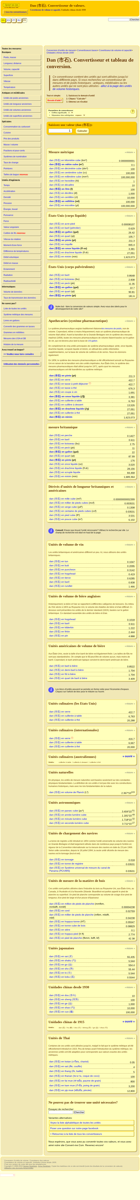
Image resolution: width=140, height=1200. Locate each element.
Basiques (6, 52)
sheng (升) (87, 1028)
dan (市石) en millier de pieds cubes (68, 502)
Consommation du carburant (17, 127)
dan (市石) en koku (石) (62, 976)
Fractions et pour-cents (14, 150)
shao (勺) (104, 1028)
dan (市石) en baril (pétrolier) (65, 227)
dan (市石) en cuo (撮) (61, 1011)
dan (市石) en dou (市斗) (62, 995)
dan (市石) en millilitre (61, 201)
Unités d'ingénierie (11, 180)
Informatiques (8, 287)
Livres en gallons (11, 320)
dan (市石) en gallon (61, 232)
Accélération (9, 191)
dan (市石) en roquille (61, 244)
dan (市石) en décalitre (61, 184)
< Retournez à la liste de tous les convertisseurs (76, 1134)
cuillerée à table (65, 762)
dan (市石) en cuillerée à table (65, 400)
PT (13, 20)
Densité (7, 197)
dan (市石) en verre (59, 379)
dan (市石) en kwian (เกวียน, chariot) (69, 1061)
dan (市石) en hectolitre (62, 180)
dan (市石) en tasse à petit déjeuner (68, 383)
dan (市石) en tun (58, 561)
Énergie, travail (11, 209)
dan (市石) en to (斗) (60, 972)
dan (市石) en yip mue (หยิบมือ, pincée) (70, 1090)
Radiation (8, 275)
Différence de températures (16, 251)
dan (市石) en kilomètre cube (65, 160)
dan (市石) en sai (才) (61, 956)
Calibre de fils (14, 233)
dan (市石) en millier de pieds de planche (71, 914)
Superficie (8, 75)
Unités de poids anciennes (16, 98)
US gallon (92, 341)
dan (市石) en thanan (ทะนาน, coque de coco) (74, 1075)
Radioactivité (10, 281)
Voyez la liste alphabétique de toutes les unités (75, 1122)
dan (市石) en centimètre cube (65, 172)
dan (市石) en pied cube (62, 515)
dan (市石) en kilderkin (61, 627)
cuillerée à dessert (80, 762)
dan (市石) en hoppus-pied (63, 933)
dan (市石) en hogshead (62, 573)
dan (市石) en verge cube (63, 506)
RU (19, 20)
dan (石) (62, 1028)
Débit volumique (11, 257)
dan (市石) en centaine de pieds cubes (70, 511)
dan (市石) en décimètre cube (65, 168)
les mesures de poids (112, 328)
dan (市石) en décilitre (61, 193)
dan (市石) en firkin (59, 631)
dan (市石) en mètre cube (63, 164)
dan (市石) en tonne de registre (66, 863)
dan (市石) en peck (59, 283)
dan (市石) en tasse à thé (63, 387)
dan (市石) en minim (60, 256)
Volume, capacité (11, 69)
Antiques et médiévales (13, 93)
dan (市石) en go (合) (60, 964)
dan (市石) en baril (59, 275)
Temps (7, 185)
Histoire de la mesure (13, 344)
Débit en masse (11, 263)
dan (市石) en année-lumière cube (67, 814)
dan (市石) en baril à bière (63, 665)
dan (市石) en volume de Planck (66, 792)
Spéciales (6, 121)
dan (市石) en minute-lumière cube (68, 818)
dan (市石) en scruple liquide (64, 472)
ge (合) (96, 1028)
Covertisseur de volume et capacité (45, 10)
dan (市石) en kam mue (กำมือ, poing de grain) (74, 1085)
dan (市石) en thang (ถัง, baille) (66, 1071)
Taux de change (11, 162)
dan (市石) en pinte (60, 240)
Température (9, 87)
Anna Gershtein (44, 1166)
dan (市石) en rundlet (60, 586)
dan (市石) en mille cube (62, 498)
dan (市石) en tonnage (61, 859)
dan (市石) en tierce (60, 577)
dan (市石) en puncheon (62, 569)
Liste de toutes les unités (15, 308)
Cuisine (7, 132)
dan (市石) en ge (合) (60, 1003)
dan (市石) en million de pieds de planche (71, 903)
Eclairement (9, 269)
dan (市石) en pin (58, 635)
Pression (8, 203)
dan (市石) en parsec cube (63, 810)
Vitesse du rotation (12, 239)
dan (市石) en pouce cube (63, 519)
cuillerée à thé (95, 762)
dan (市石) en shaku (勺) (62, 960)
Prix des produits (11, 138)
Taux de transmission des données (20, 298)
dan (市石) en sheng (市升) (64, 999)
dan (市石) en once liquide (64, 248)
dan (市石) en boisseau (61, 279)
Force (6, 221)
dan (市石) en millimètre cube (65, 176)
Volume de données (13, 292)
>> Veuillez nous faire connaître (19, 354)
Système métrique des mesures (18, 314)
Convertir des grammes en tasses (19, 326)
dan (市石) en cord (59, 910)
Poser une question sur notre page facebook (74, 1128)
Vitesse (7, 81)
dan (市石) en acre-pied (62, 223)
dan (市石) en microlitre (62, 205)
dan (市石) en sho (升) (61, 968)
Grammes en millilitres (14, 332)
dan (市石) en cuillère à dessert (66, 404)
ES (8, 20)
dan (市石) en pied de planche (65, 938)
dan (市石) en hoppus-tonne (64, 921)
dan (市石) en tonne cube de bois (67, 925)
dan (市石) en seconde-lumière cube (69, 823)
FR (24, 20)
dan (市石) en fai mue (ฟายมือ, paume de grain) (75, 1080)
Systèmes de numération (15, 156)
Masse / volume (11, 144)
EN (3, 20)
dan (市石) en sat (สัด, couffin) (65, 1066)
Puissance (8, 215)
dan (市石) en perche (60, 435)
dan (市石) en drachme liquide (65, 252)
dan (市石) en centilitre (61, 197)
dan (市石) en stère (59, 929)
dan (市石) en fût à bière (62, 674)
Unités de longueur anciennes (18, 104)
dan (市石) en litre (59, 189)
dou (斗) (77, 1028)
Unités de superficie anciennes (18, 116)
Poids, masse (10, 57)
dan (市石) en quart (59, 236)
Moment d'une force (13, 245)
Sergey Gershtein (30, 1166)
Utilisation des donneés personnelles (21, 364)
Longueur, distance (12, 63)
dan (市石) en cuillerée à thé (64, 412)
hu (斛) (70, 1028)
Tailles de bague (16, 174)
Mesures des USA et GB (15, 338)
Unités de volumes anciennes (17, 110)
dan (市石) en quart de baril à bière (68, 678)
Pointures (8, 168)
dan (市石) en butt (59, 565)
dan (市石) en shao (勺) (62, 1007)
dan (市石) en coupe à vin (63, 392)
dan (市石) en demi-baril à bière (66, 670)
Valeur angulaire (11, 227)
